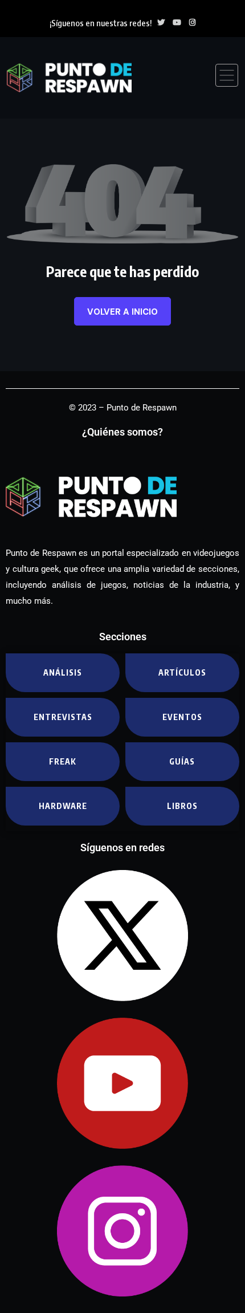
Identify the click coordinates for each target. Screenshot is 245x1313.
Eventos (182, 717)
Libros (182, 806)
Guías (182, 761)
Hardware (63, 806)
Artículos (182, 672)
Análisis (62, 672)
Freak (62, 761)
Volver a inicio (122, 312)
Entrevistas (63, 717)
